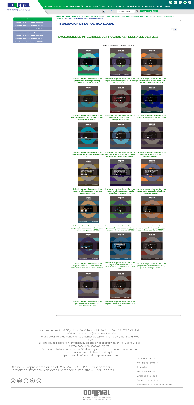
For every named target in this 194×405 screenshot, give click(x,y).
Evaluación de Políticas (145, 16)
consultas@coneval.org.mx (93, 346)
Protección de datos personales (52, 370)
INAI (76, 367)
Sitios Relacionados (146, 358)
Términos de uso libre (147, 380)
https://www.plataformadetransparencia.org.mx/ (89, 355)
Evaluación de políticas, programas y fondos (120, 16)
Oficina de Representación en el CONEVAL (41, 367)
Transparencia (101, 367)
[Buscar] (136, 11)
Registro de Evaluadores (96, 370)
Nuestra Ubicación (146, 371)
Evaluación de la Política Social (92, 16)
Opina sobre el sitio (149, 11)
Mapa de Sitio (143, 367)
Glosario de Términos (147, 362)
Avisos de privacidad (147, 376)
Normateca (19, 370)
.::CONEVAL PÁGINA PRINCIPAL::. (68, 16)
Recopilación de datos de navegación (155, 384)
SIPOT (85, 367)
